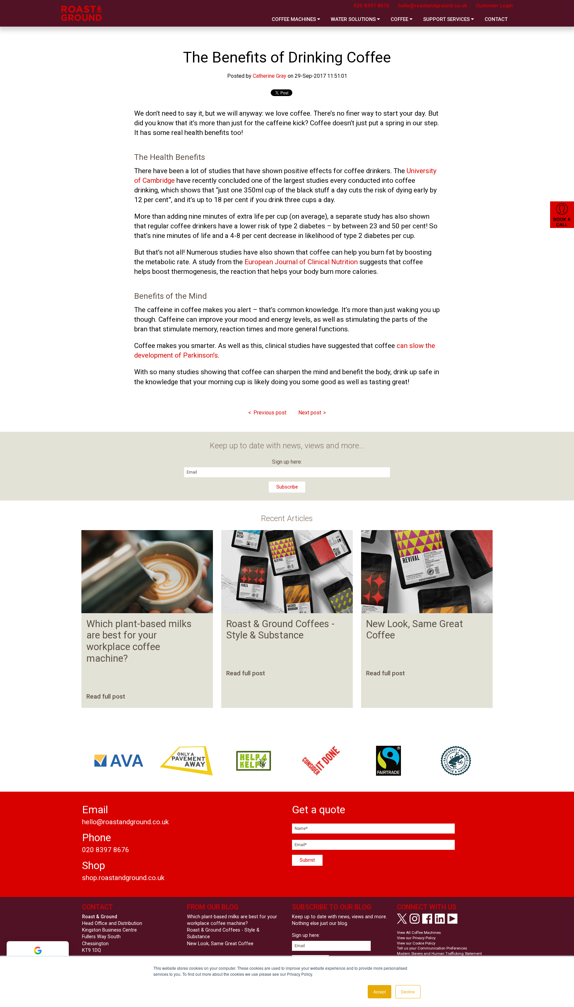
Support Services (447, 19)
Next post (309, 412)
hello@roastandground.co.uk (432, 6)
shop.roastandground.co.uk (123, 878)
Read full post (105, 696)
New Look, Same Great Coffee (220, 944)
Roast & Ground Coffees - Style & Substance (280, 629)
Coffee (400, 19)
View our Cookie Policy (416, 943)
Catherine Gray (269, 76)
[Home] (81, 13)
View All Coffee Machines (419, 933)
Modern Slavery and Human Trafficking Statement (439, 953)
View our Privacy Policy (416, 938)
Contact (496, 19)
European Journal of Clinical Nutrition (301, 262)
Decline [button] (408, 991)
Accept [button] (379, 991)
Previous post (269, 412)
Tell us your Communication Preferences (432, 948)
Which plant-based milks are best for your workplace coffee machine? (139, 641)
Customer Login (494, 6)
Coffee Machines (294, 19)
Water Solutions (354, 19)
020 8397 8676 (371, 6)
